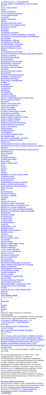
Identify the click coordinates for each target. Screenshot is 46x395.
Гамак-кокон (5, 239)
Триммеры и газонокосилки (11, 76)
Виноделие (5, 101)
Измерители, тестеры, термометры (13, 207)
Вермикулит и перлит (9, 27)
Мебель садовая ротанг (9, 245)
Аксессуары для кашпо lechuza (12, 134)
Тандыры (4, 234)
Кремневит (5, 30)
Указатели (4, 224)
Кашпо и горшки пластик (10, 121)
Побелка (4, 50)
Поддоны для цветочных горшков (13, 111)
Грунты (3, 9)
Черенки (4, 172)
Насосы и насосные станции (11, 71)
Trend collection (6, 132)
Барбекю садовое (7, 228)
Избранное (14, 330)
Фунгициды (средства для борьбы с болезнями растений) (22, 53)
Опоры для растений (8, 109)
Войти (3, 307)
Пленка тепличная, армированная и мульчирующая (19, 149)
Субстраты (5, 17)
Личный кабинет (7, 4)
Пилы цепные (6, 73)
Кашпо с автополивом (9, 126)
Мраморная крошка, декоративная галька (16, 284)
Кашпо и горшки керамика (11, 119)
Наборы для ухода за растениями (13, 184)
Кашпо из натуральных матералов (13, 122)
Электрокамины (7, 86)
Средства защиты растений (11, 46)
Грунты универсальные (9, 15)
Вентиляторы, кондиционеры (11, 80)
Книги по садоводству (9, 257)
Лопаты (4, 168)
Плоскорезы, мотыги (8, 193)
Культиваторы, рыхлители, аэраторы (14, 182)
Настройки (29, 330)
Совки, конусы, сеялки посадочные (14, 186)
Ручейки (4, 287)
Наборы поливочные (8, 266)
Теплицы (4, 155)
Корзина (21, 330)
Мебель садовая (6, 236)
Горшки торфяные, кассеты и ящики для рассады (19, 144)
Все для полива (6, 259)
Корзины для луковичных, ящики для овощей (17, 211)
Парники (4, 147)
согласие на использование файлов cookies (23, 387)
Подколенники (6, 216)
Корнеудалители (7, 180)
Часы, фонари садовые (9, 295)
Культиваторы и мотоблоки (11, 63)
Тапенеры (4, 197)
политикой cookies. (26, 391)
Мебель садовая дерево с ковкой (12, 243)
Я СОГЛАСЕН (6, 393)
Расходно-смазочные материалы (12, 75)
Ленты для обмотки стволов (11, 48)
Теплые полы (6, 88)
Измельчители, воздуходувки (11, 61)
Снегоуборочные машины (10, 57)
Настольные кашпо (8, 136)
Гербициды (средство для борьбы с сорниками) (18, 34)
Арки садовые (6, 278)
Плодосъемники (7, 191)
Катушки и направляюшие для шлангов (15, 262)
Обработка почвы (7, 176)
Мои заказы (5, 330)
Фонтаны (4, 293)
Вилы (3, 165)
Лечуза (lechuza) (7, 128)
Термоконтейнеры (7, 222)
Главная (4, 315)
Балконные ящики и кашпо (11, 115)
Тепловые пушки (7, 94)
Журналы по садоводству (10, 255)
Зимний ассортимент (8, 96)
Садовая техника (7, 59)
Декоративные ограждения (11, 282)
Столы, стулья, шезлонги (10, 249)
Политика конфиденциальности (12, 381)
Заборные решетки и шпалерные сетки (15, 205)
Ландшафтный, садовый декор (12, 276)
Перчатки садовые (7, 215)
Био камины (5, 84)
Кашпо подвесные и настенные (12, 124)
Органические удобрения (10, 42)
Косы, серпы (5, 161)
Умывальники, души (8, 226)
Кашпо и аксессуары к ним (11, 103)
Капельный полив (7, 261)
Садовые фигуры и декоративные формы (16, 289)
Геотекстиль (5, 142)
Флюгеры (4, 291)
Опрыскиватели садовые (10, 270)
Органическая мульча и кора (11, 23)
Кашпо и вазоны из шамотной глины (14, 117)
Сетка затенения (7, 153)
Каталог (10, 315)
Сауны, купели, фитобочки (11, 251)
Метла (3, 170)
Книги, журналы (7, 253)
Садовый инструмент (9, 159)
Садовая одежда (7, 218)
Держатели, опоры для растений (12, 203)
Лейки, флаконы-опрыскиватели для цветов (17, 264)
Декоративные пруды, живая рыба (13, 285)
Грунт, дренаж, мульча (9, 7)
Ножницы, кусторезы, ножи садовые (14, 174)
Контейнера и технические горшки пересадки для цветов (22, 145)
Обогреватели (6, 92)
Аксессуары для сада (8, 201)
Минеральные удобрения (10, 40)
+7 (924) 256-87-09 (21, 2)
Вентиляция (5, 90)
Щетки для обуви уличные (10, 99)
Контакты (34, 4)
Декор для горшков (8, 107)
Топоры (4, 199)
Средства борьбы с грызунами (12, 44)
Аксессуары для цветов (9, 105)
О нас (28, 4)
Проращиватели (7, 151)
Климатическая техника (9, 78)
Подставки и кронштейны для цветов (14, 138)
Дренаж (4, 21)
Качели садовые (7, 241)
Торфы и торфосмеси (8, 19)
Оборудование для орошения (11, 268)
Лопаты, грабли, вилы (9, 163)
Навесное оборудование (9, 65)
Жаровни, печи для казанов (11, 230)
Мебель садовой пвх (8, 247)
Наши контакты (11, 326)
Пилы (3, 190)
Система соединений (8, 272)
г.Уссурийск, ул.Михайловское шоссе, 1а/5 (16, 320)
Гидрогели (5, 29)
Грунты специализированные (11, 13)
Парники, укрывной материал (12, 140)
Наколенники (6, 213)
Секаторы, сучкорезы (8, 195)
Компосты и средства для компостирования (17, 209)
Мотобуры (4, 69)
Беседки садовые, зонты (9, 238)
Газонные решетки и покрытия (12, 280)
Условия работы (19, 4)
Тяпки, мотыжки (7, 188)
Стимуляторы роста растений (11, 52)
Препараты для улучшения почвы (13, 25)
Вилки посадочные (8, 178)
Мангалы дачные (7, 232)
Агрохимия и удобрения (10, 32)
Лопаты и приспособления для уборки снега (17, 98)
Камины (4, 82)
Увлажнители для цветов (10, 113)
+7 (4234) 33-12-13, (8, 2)
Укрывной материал (8, 157)
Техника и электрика (8, 55)
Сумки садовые (6, 220)
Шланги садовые (7, 274)
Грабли (3, 167)
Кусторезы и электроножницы (12, 67)
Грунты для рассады (8, 11)
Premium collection (7, 130)
